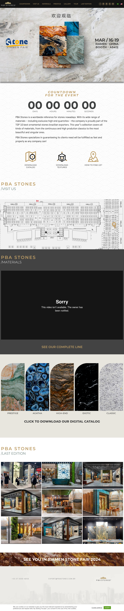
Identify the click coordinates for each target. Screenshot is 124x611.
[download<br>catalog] (30, 156)
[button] (3, 389)
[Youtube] (113, 4)
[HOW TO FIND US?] (93, 156)
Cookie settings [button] (97, 608)
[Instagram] (100, 4)
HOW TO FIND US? (93, 165)
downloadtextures (62, 166)
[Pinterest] (109, 4)
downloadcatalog (31, 166)
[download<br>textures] (62, 156)
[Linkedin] (106, 4)
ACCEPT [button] (107, 607)
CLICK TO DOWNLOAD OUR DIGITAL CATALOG (62, 421)
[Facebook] (103, 4)
